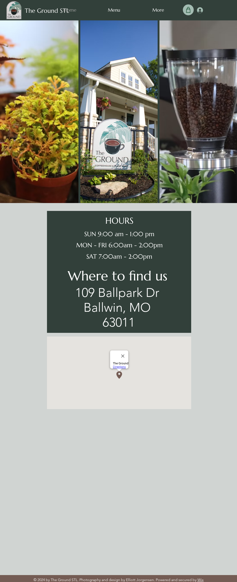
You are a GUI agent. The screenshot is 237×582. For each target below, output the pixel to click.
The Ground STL (47, 10)
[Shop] (188, 9)
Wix (200, 580)
